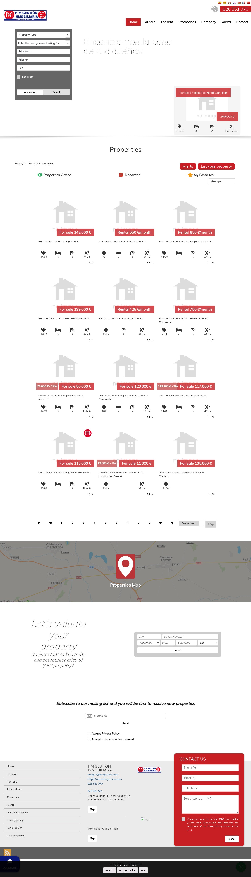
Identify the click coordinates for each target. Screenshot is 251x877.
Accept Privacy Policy (105, 733)
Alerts (226, 22)
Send (125, 723)
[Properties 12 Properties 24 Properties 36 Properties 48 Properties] (191, 523)
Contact (242, 22)
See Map (27, 76)
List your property (216, 166)
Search (56, 92)
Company (208, 22)
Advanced (30, 92)
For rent (167, 22)
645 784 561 (95, 791)
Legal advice (14, 828)
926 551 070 (95, 783)
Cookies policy (15, 835)
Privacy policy (15, 820)
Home (133, 22)
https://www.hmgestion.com (105, 779)
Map (92, 809)
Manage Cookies (127, 870)
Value (177, 650)
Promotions (187, 22)
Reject (143, 870)
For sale (149, 22)
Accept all (110, 870)
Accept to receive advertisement (112, 739)
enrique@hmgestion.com (103, 774)
